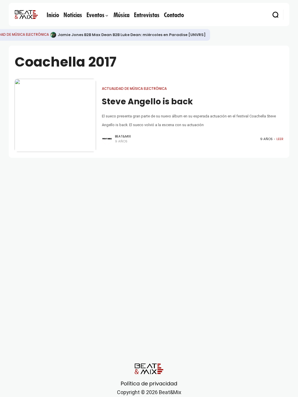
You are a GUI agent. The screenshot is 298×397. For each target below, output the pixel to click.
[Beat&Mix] (26, 14)
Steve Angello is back (147, 101)
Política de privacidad (149, 383)
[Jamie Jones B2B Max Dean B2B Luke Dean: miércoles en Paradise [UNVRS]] (53, 35)
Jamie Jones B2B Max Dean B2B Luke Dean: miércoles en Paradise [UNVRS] (132, 34)
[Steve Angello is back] (55, 115)
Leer (279, 139)
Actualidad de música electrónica (134, 88)
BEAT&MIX (123, 136)
